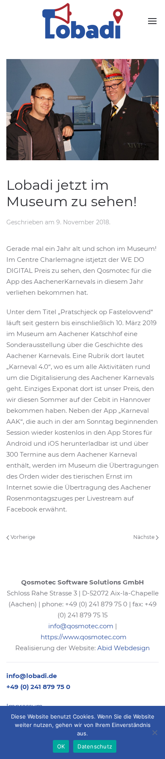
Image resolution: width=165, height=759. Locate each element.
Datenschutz (94, 746)
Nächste (144, 537)
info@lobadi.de (31, 676)
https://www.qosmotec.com (83, 637)
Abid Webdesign (123, 648)
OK (61, 746)
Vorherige (22, 537)
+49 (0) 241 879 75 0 (38, 687)
